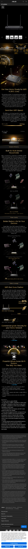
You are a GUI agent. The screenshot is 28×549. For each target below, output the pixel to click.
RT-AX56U (4, 4)
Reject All (7, 546)
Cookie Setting (14, 543)
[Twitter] (17, 530)
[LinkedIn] (21, 530)
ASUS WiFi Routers (9, 508)
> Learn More (14, 340)
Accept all (20, 546)
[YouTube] (10, 530)
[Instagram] (6, 530)
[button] (1, 1)
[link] (14, 1)
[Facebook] (14, 530)
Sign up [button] (24, 526)
